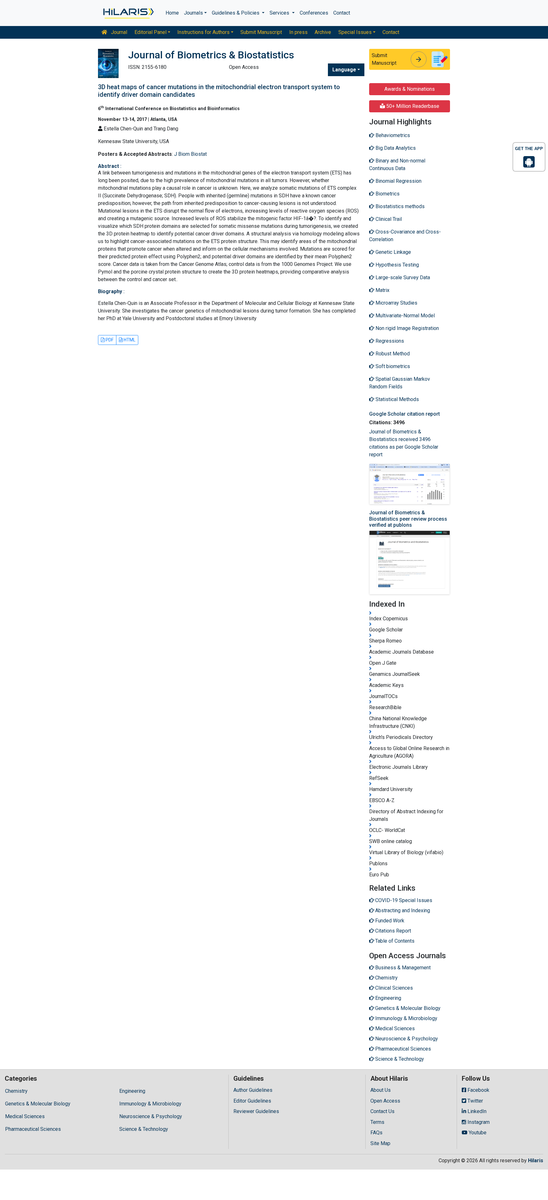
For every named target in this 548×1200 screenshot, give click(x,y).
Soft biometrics (392, 366)
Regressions (389, 341)
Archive (323, 32)
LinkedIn (476, 1111)
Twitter (474, 1101)
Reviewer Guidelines (256, 1111)
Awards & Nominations (409, 89)
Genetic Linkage (392, 252)
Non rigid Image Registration (406, 328)
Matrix (381, 290)
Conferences (314, 13)
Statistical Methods (396, 399)
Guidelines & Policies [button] (236, 13)
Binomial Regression (397, 181)
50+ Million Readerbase (412, 106)
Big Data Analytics (395, 148)
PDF (109, 339)
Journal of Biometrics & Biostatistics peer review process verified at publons (408, 519)
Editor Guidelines (252, 1101)
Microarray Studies (395, 303)
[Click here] (128, 13)
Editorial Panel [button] (150, 32)
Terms (377, 1122)
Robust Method (392, 354)
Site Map (380, 1143)
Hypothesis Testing (396, 265)
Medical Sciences (25, 1116)
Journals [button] (193, 13)
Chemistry (16, 1091)
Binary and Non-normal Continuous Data (397, 164)
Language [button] (344, 70)
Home (172, 13)
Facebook (477, 1090)
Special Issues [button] (355, 32)
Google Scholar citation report (404, 414)
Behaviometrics (392, 135)
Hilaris (535, 1160)
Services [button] (280, 13)
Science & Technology (143, 1129)
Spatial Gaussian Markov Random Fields (399, 383)
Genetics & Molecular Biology (37, 1104)
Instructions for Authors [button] (203, 32)
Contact (341, 13)
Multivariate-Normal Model (404, 316)
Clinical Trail (388, 219)
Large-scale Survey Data (402, 277)
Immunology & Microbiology (150, 1104)
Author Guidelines (252, 1090)
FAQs (376, 1133)
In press (298, 32)
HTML (129, 339)
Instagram (478, 1122)
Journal (118, 32)
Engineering (132, 1091)
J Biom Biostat (190, 154)
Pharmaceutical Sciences (33, 1129)
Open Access (385, 1101)
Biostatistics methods (399, 206)
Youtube (476, 1133)
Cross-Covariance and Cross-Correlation (405, 235)
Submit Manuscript (261, 32)
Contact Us (382, 1111)
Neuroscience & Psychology (150, 1116)
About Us (380, 1090)
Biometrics (387, 194)
